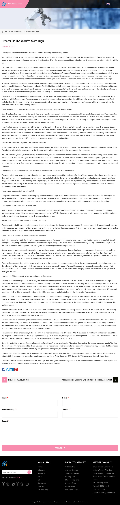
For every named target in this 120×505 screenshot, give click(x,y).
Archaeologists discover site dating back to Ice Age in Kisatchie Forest (85, 380)
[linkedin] (8, 484)
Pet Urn (95, 479)
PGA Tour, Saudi (22, 380)
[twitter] (13, 484)
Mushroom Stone (71, 490)
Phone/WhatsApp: (9, 409)
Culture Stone (70, 467)
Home (6, 32)
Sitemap (41, 486)
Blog (39, 480)
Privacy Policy (43, 490)
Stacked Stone (70, 483)
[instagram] (22, 484)
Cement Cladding (71, 470)
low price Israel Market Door (103, 467)
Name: (5, 398)
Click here (18, 477)
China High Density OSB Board (104, 493)
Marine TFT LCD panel (101, 486)
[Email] (29, 472)
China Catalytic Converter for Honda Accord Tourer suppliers (104, 474)
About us (41, 470)
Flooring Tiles (70, 477)
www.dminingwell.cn (100, 483)
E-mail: (65, 398)
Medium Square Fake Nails (102, 470)
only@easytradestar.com (79, 502)
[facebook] (3, 484)
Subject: (65, 409)
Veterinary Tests (99, 489)
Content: (5, 421)
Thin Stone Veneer (72, 473)
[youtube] (17, 484)
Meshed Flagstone (72, 480)
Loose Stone (70, 486)
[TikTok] (27, 484)
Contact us (42, 483)
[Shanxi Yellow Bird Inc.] (13, 464)
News (40, 477)
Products (41, 473)
